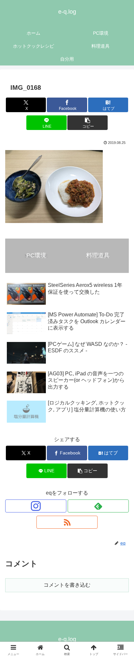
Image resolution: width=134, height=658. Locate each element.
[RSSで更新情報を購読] (67, 522)
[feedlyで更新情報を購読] (98, 505)
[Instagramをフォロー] (35, 505)
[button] (87, 122)
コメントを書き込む (67, 585)
